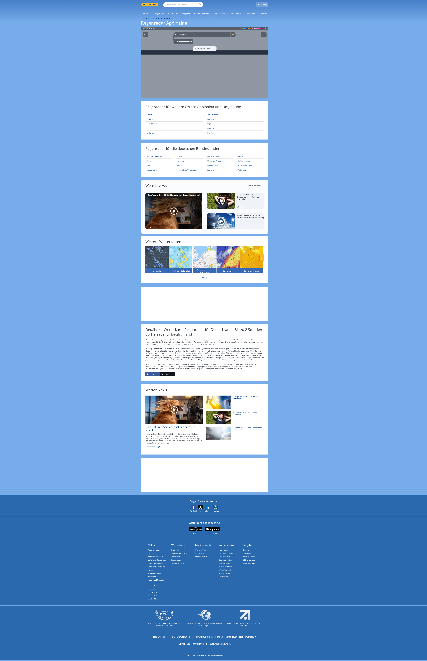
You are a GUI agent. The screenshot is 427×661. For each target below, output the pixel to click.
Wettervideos (226, 545)
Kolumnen (151, 553)
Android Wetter (201, 556)
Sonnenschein (176, 560)
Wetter (151, 545)
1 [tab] (203, 278)
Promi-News (223, 576)
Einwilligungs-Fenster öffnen (209, 636)
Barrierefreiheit (199, 643)
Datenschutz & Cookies (183, 636)
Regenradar (175, 550)
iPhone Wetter (200, 550)
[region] (204, 62)
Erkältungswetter (249, 560)
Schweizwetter (224, 556)
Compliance (184, 643)
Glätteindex (247, 553)
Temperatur (175, 556)
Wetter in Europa (225, 566)
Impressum (250, 636)
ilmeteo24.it (152, 592)
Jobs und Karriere (161, 636)
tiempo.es (151, 585)
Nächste (262, 257)
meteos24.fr (152, 589)
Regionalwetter (224, 563)
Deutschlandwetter (226, 553)
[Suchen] (199, 4)
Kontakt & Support (234, 636)
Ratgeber (248, 545)
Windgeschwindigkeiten (180, 553)
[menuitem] (147, 13)
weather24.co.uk (154, 599)
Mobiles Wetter (203, 545)
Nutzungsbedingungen (220, 643)
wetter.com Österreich (156, 566)
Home (143, 18)
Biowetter (246, 550)
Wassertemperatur (178, 563)
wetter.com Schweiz (155, 563)
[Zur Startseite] (150, 5)
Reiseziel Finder (249, 556)
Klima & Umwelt (249, 563)
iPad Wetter (199, 553)
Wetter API (152, 576)
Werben (151, 570)
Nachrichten (223, 550)
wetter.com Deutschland (157, 560)
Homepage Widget (155, 573)
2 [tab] (206, 278)
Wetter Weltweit (225, 570)
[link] (147, 14)
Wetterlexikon (224, 573)
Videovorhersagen (154, 550)
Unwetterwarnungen (155, 556)
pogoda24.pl (152, 595)
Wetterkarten (150, 18)
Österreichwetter (225, 560)
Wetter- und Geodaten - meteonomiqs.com (157, 581)
